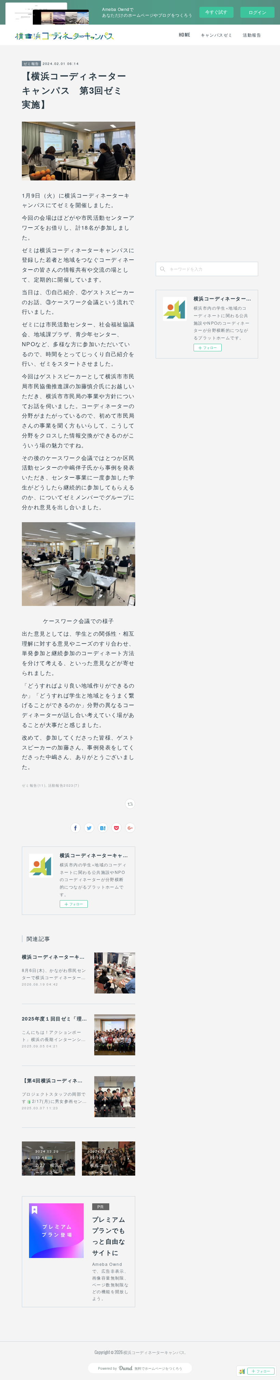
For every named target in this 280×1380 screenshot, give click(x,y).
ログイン (257, 12)
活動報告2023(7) (63, 785)
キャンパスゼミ (217, 35)
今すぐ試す (216, 12)
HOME (185, 35)
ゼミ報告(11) (33, 785)
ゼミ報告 (31, 63)
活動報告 (252, 35)
